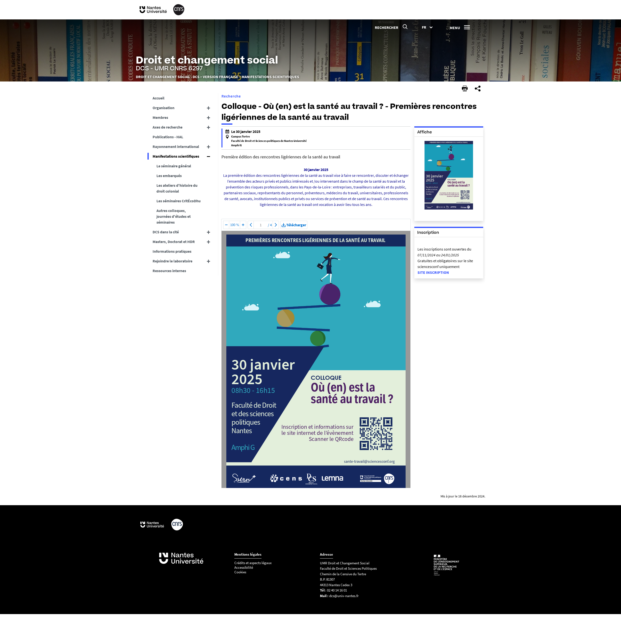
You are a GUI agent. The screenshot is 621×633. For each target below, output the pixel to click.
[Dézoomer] (226, 225)
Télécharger (296, 224)
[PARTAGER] (478, 88)
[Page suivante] (276, 225)
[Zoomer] (243, 225)
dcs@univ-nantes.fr (344, 595)
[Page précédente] (251, 225)
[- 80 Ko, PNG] (448, 209)
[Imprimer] (465, 88)
